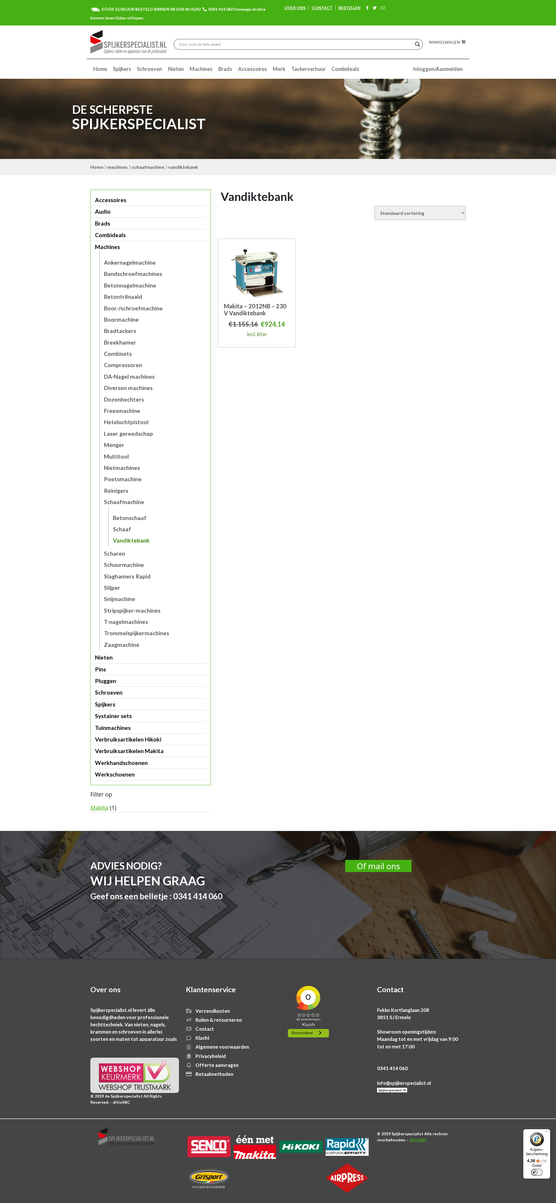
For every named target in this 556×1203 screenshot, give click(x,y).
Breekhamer (120, 342)
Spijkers (122, 69)
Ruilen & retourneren (218, 1020)
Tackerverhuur (308, 69)
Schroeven (149, 69)
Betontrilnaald (123, 296)
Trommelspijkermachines (136, 633)
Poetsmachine (123, 479)
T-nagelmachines (126, 621)
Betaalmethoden (214, 1074)
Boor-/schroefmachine (133, 308)
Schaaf (122, 529)
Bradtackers (120, 330)
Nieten (176, 69)
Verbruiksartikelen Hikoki (128, 739)
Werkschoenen (115, 774)
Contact (322, 7)
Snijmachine (119, 599)
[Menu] (546, 1132)
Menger (114, 445)
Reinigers (116, 490)
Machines (201, 69)
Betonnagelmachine (130, 285)
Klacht (202, 1038)
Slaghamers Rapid (127, 576)
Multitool (116, 456)
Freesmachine (122, 410)
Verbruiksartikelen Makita (129, 751)
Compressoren (123, 365)
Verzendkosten (212, 1011)
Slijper (112, 587)
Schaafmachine (148, 167)
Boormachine (121, 319)
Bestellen (350, 7)
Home (100, 69)
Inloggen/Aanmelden (438, 69)
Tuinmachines (113, 727)
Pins (100, 669)
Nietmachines (122, 467)
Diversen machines (128, 387)
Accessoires (252, 69)
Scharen (114, 553)
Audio (103, 211)
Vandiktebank (131, 540)
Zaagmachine (121, 644)
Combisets (118, 353)
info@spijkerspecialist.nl (404, 1083)
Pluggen (105, 681)
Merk (279, 69)
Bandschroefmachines (133, 273)
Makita (99, 808)
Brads (225, 69)
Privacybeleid (210, 1056)
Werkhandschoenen (121, 762)
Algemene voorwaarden (222, 1047)
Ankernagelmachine (130, 262)
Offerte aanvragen (217, 1065)
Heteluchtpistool (126, 422)
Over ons (295, 7)
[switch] (537, 1172)
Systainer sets (113, 716)
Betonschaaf (130, 517)
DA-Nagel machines (129, 376)
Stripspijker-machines (132, 610)
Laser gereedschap (128, 433)
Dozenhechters (124, 399)
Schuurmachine (124, 564)
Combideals (345, 69)
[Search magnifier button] (418, 44)
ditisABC (418, 1139)
